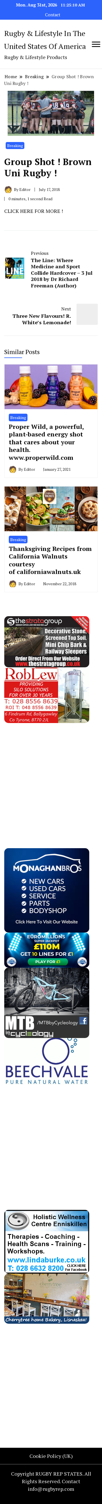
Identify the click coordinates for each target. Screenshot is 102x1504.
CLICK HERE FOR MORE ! (33, 211)
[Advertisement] (51, 773)
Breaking (15, 145)
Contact (52, 14)
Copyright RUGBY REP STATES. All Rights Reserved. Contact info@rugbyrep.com (51, 1481)
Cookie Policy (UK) (51, 1456)
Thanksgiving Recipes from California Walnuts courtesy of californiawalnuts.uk (50, 560)
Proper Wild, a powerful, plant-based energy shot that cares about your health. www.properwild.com (46, 441)
